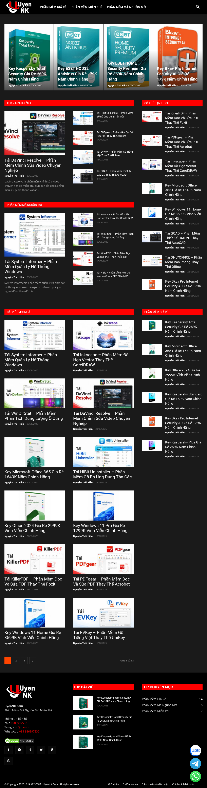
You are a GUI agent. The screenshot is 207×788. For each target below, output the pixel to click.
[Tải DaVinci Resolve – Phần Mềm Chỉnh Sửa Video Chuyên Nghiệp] (34, 133)
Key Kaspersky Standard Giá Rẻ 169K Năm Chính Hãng (184, 399)
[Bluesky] (41, 750)
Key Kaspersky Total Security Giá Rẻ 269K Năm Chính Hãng (181, 326)
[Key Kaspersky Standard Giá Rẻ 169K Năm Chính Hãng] (152, 397)
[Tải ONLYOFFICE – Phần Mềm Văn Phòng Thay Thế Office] (152, 260)
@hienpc (24, 727)
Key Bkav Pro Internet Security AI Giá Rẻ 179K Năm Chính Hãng (183, 286)
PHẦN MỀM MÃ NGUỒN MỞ (24, 204)
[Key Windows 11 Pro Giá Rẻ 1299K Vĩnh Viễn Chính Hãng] (103, 505)
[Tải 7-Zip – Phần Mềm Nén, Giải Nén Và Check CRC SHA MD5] (83, 278)
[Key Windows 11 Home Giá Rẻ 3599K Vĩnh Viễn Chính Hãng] (152, 212)
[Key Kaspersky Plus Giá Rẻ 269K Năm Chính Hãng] (152, 445)
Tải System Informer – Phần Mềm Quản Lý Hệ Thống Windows (30, 266)
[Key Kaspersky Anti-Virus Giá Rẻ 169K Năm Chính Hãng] (83, 742)
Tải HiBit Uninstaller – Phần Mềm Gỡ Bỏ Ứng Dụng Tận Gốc (102, 474)
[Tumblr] (30, 750)
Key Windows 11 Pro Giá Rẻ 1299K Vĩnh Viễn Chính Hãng (100, 528)
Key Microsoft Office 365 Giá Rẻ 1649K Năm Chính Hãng (183, 190)
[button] (198, 7)
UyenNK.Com (13, 706)
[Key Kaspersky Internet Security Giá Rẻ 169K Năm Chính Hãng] (83, 703)
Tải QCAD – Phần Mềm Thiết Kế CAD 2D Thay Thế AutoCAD (182, 238)
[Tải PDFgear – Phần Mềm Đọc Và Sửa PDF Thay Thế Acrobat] (83, 138)
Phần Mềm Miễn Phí (87, 7)
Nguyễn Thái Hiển (18, 85)
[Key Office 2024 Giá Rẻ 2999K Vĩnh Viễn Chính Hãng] (34, 505)
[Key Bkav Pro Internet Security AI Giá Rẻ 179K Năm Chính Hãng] (152, 284)
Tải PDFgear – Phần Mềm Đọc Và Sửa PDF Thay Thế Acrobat (182, 142)
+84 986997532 (29, 731)
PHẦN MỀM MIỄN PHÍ (20, 103)
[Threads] (8, 761)
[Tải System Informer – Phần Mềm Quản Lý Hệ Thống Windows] (34, 235)
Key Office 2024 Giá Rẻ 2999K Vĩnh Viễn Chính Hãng (32, 528)
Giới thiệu (113, 784)
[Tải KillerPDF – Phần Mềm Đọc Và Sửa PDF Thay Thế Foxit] (83, 258)
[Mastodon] (52, 750)
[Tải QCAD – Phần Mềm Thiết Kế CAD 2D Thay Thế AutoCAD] (83, 176)
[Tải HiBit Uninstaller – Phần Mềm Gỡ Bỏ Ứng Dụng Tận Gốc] (83, 118)
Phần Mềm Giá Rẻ (53, 7)
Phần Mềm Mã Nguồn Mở (126, 7)
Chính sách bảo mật (183, 784)
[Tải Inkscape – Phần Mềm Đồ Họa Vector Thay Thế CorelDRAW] (83, 220)
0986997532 (19, 723)
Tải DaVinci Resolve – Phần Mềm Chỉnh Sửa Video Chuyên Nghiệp (32, 165)
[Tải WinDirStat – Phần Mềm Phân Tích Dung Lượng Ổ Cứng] (83, 239)
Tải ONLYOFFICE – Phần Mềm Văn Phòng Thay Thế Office (183, 262)
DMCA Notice (130, 784)
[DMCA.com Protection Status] (19, 743)
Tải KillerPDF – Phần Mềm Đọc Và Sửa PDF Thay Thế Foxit (182, 118)
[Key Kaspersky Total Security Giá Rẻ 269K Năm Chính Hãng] (152, 325)
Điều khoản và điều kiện (155, 784)
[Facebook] (8, 750)
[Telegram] (19, 750)
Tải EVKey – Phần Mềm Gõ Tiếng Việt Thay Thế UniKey (99, 635)
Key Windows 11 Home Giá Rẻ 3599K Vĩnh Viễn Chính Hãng (183, 214)
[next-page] (32, 660)
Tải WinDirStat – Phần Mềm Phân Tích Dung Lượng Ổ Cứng (33, 416)
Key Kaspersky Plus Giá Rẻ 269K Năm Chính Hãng (183, 447)
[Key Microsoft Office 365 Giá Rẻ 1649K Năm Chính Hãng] (152, 188)
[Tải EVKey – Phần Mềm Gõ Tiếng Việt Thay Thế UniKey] (83, 157)
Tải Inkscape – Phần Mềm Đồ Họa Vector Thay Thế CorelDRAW (181, 166)
